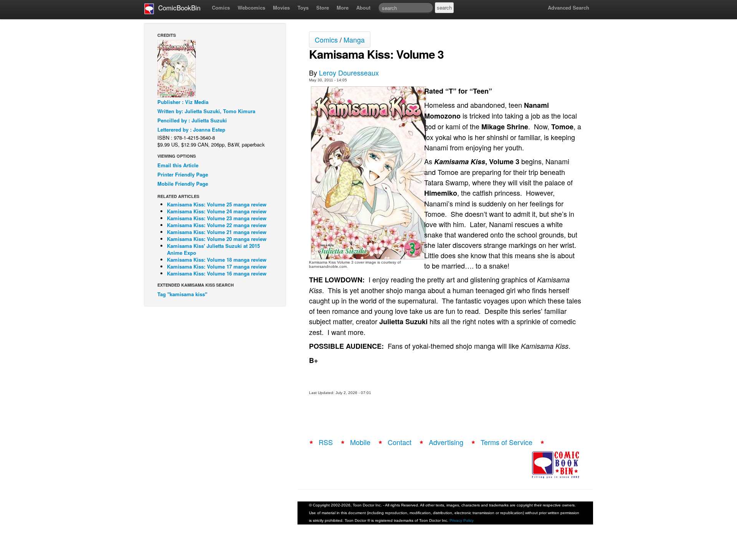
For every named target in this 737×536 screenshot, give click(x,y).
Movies (281, 7)
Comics (221, 7)
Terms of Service (506, 442)
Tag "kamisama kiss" (182, 294)
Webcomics (251, 7)
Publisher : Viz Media (182, 102)
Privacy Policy (461, 520)
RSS (326, 442)
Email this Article (177, 165)
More (343, 7)
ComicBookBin (177, 7)
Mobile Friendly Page (182, 183)
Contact (399, 442)
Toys (303, 7)
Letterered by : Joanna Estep (191, 129)
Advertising (446, 442)
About (363, 7)
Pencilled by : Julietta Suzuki (192, 120)
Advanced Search (568, 7)
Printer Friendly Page (182, 174)
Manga (354, 40)
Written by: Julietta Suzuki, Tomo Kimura (206, 111)
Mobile (360, 442)
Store (322, 7)
